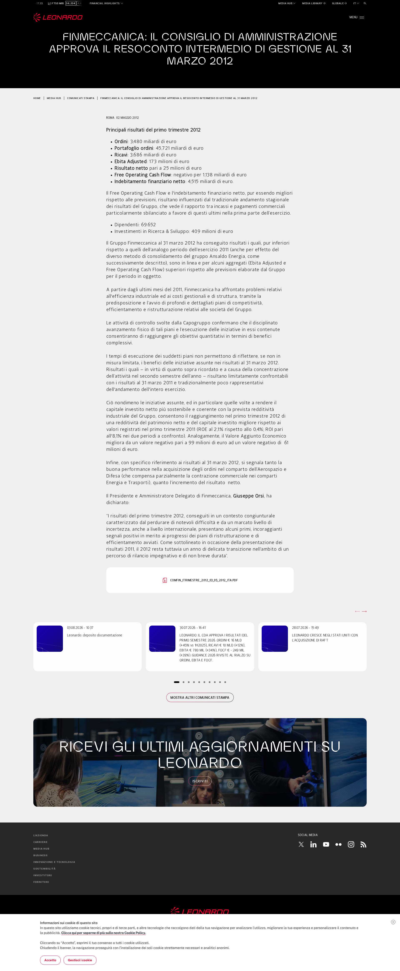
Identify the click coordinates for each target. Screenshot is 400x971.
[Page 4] (194, 682)
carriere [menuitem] (40, 842)
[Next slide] (364, 611)
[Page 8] (215, 682)
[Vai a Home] (200, 912)
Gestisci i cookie (80, 960)
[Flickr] (338, 844)
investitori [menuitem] (42, 875)
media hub (54, 98)
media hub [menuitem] (41, 849)
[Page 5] (199, 682)
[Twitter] (301, 844)
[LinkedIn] (313, 844)
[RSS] (363, 844)
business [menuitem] (40, 855)
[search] (365, 3)
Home (37, 98)
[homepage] (58, 17)
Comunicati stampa (80, 98)
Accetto (50, 960)
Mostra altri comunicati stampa (200, 697)
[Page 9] (220, 682)
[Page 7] (209, 682)
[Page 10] (225, 682)
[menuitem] (287, 3)
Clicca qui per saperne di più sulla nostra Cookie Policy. (103, 933)
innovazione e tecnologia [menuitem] (54, 862)
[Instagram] (351, 844)
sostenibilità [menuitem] (44, 869)
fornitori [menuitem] (41, 882)
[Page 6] (204, 682)
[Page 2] (183, 682)
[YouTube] (326, 844)
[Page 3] (188, 682)
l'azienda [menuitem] (40, 835)
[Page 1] (176, 682)
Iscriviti (200, 781)
